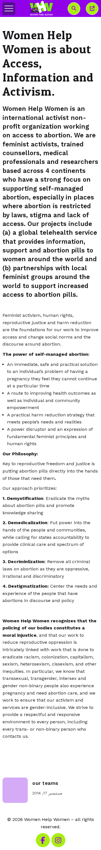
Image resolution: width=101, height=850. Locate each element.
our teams (45, 783)
